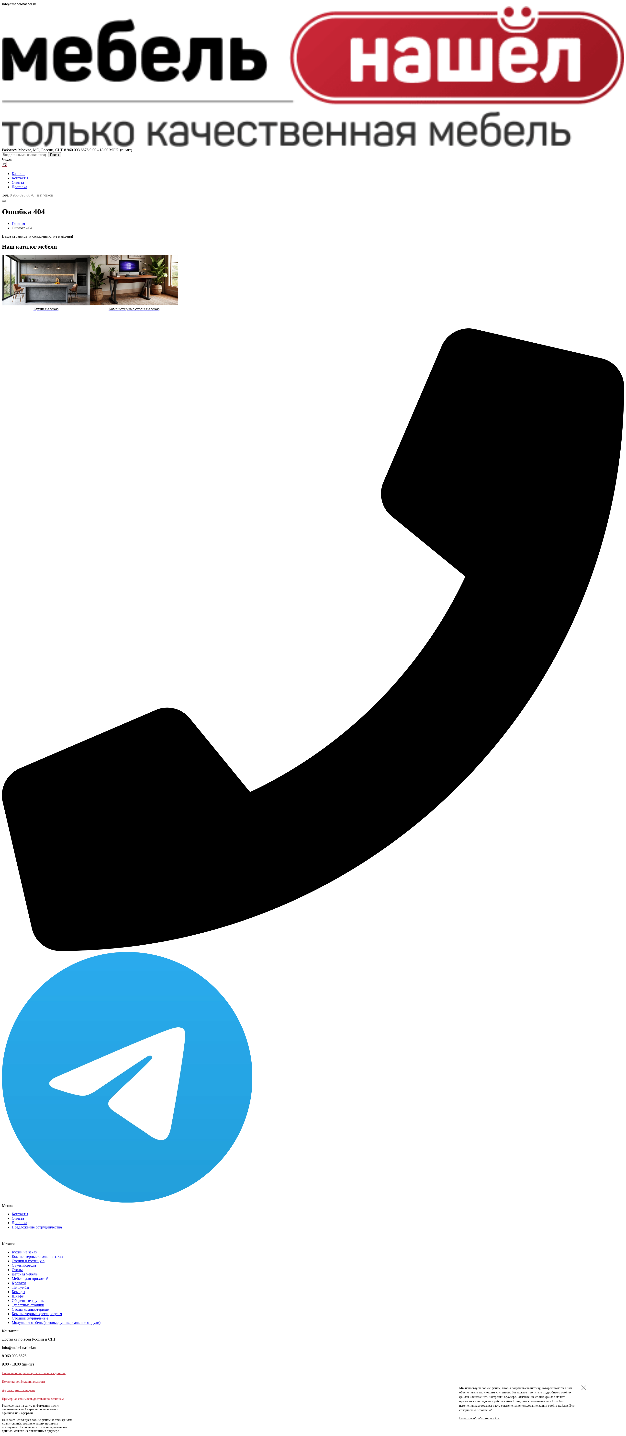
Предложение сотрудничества (37, 1227)
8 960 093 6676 (22, 195)
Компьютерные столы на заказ (37, 1256)
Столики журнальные (30, 1318)
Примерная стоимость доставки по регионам (33, 1399)
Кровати (19, 1283)
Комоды (18, 1292)
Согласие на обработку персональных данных (34, 1373)
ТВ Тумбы (20, 1287)
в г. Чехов (44, 195)
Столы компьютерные (30, 1309)
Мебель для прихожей (30, 1278)
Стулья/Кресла (24, 1265)
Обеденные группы (28, 1300)
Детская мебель (24, 1274)
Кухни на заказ (24, 1252)
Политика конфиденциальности (23, 1381)
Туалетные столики (28, 1305)
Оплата (18, 182)
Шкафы (18, 1296)
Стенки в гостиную (28, 1261)
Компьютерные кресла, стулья (37, 1314)
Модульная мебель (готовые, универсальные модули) (56, 1322)
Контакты (20, 178)
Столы (17, 1270)
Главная (18, 223)
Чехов (7, 159)
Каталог (18, 174)
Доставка (19, 187)
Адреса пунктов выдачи (18, 1390)
